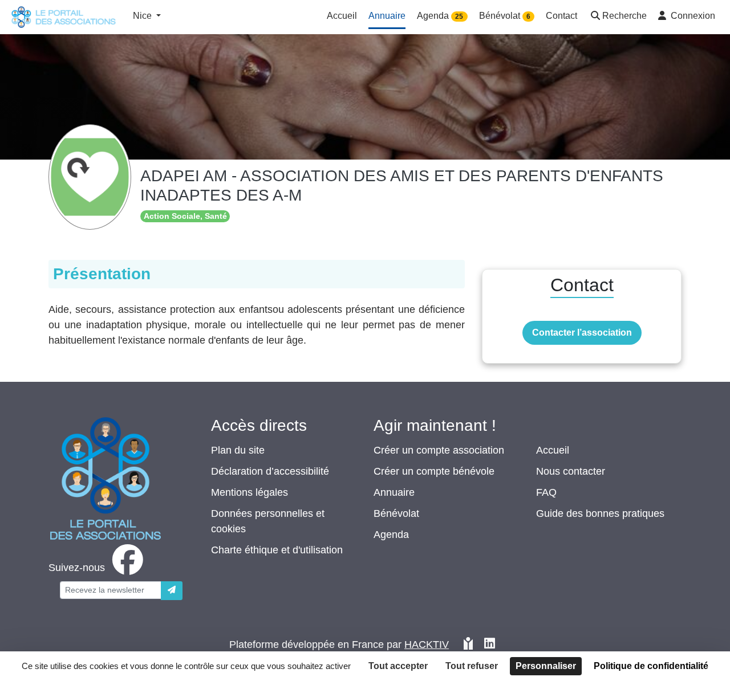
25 (459, 17)
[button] (618, 17)
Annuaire (394, 492)
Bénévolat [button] (504, 16)
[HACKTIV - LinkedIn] (489, 645)
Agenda (391, 534)
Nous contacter (570, 471)
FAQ (546, 492)
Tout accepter (398, 666)
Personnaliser (546, 666)
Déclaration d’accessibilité (270, 471)
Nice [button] (143, 16)
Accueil (552, 450)
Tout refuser (471, 666)
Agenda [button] (440, 16)
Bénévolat (396, 513)
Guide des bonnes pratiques (600, 513)
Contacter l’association (582, 332)
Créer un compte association (439, 450)
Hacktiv (426, 644)
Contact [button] (561, 16)
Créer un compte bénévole (434, 471)
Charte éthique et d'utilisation (277, 550)
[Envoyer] (171, 590)
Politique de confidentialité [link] (651, 666)
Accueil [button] (342, 16)
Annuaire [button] (386, 16)
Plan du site (238, 450)
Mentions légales (249, 492)
